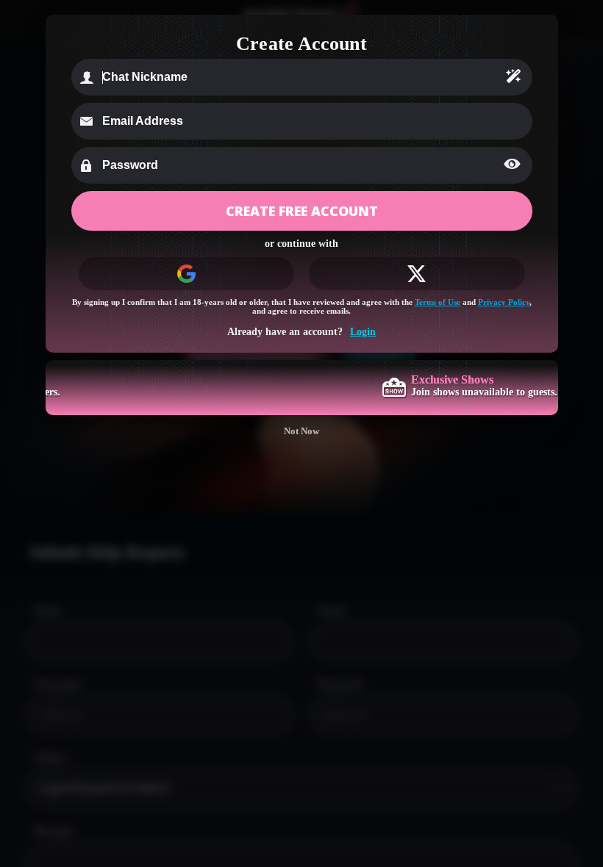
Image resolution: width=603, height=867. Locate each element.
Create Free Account (302, 211)
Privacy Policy (503, 302)
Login (363, 331)
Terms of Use (437, 302)
